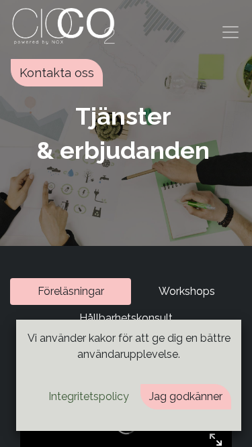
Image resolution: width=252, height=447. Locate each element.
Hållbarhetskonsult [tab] (126, 318)
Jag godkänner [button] (185, 396)
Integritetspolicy (88, 396)
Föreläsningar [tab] (71, 291)
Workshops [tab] (187, 291)
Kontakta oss (56, 73)
